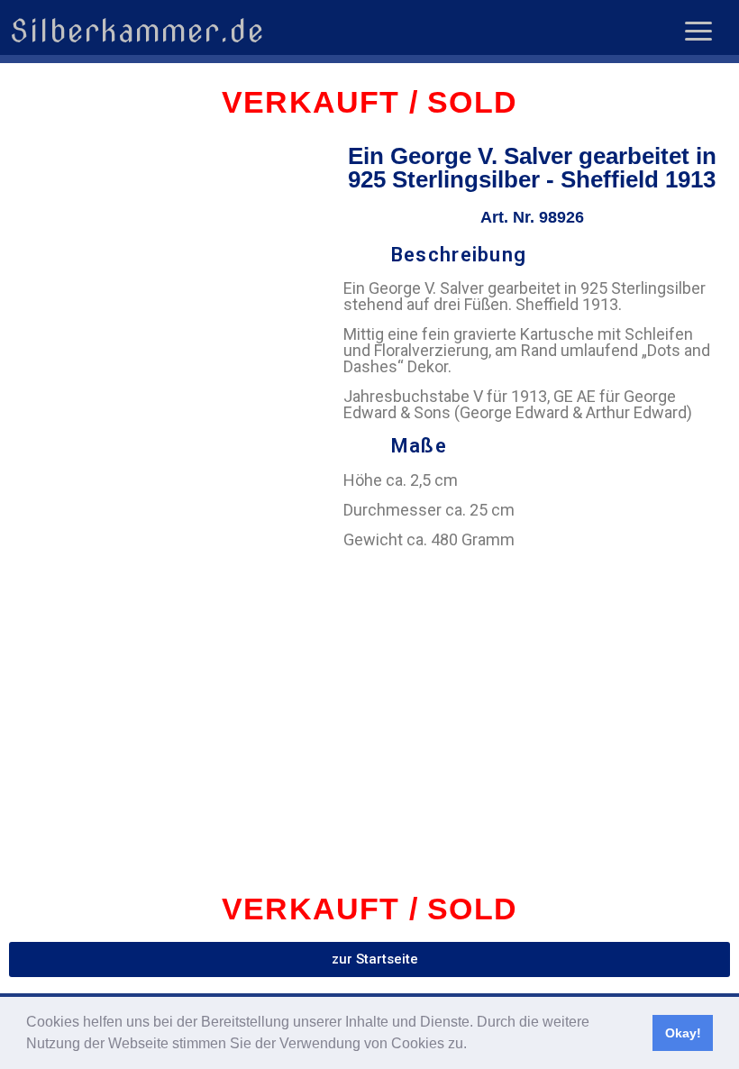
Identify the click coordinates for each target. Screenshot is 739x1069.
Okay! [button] (683, 1033)
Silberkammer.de (137, 31)
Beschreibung (459, 254)
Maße (419, 445)
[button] (473, 1045)
